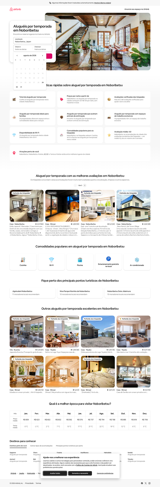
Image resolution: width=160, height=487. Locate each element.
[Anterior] (75, 185)
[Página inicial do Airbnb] (15, 9)
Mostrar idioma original (102, 3)
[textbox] (23, 49)
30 (17, 87)
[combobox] (32, 41)
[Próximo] (84, 185)
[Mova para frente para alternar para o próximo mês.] (42, 55)
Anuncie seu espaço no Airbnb (136, 9)
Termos (38, 483)
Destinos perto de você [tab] (18, 446)
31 (21, 87)
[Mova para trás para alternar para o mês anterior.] (17, 55)
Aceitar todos (55, 473)
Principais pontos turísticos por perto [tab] (69, 446)
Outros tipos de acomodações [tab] (41, 446)
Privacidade (29, 483)
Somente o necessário (80, 473)
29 (43, 82)
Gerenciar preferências (105, 473)
